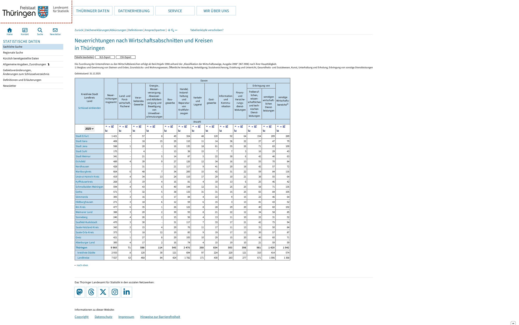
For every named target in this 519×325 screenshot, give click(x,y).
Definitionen (135, 30)
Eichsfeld (80, 161)
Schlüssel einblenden (89, 108)
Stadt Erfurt (82, 136)
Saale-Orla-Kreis (85, 232)
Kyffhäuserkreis (84, 181)
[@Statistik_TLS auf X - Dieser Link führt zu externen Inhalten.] (104, 292)
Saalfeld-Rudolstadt (86, 222)
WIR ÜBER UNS (212, 10)
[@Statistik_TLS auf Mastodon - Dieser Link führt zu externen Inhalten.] (80, 292)
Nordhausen (82, 166)
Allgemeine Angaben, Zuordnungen (24, 64)
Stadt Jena (81, 146)
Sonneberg (82, 217)
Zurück (79, 30)
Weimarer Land (84, 212)
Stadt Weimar (83, 156)
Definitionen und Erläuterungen (21, 80)
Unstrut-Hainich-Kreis (87, 176)
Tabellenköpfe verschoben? (206, 30)
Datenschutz (103, 316)
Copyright (82, 316)
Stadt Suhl (81, 151)
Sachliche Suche (12, 47)
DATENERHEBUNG (132, 10)
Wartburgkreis (83, 171)
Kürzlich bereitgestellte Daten (20, 58)
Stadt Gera (81, 141)
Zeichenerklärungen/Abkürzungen (105, 30)
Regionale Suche (12, 53)
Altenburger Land (85, 242)
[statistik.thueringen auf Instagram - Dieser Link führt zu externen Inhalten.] (116, 292)
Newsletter (9, 86)
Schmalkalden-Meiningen (89, 186)
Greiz (78, 237)
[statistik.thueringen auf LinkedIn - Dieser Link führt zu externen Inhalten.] (127, 292)
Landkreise (82, 257)
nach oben (82, 265)
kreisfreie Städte (85, 252)
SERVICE (168, 10)
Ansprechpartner (155, 30)
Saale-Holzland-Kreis (87, 227)
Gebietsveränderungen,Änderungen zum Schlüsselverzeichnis (25, 72)
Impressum (126, 316)
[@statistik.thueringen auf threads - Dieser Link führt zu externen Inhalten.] (92, 292)
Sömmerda (82, 197)
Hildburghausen (84, 202)
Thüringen (81, 247)
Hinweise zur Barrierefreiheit (160, 316)
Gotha (79, 192)
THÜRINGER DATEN (91, 10)
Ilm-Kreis (80, 207)
